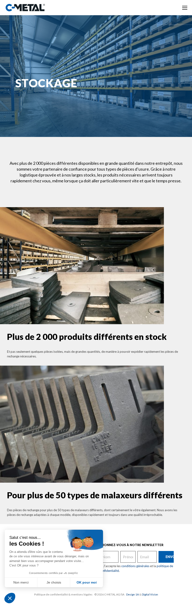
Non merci (21, 582)
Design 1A (132, 594)
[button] (9, 598)
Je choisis (54, 582)
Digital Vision (150, 594)
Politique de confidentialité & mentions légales (63, 594)
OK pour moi (87, 582)
